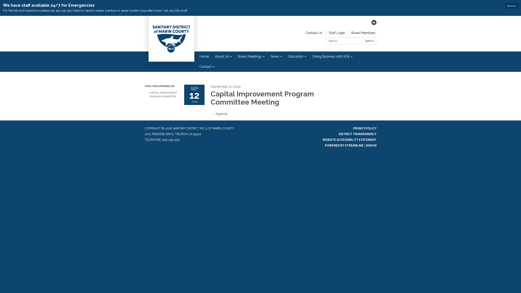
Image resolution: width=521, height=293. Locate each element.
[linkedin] (374, 24)
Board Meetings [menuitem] (250, 56)
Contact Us (313, 33)
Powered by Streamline (344, 145)
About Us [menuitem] (222, 56)
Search (369, 41)
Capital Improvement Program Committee (163, 94)
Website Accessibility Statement (350, 139)
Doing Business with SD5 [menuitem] (331, 56)
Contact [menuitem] (205, 67)
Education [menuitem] (295, 56)
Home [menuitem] (204, 56)
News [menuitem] (275, 56)
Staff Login (337, 33)
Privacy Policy (365, 128)
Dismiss (511, 5)
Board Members (363, 33)
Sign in (371, 145)
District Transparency (358, 134)
